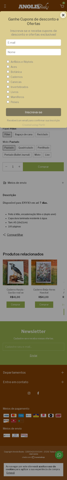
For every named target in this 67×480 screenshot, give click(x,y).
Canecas (16, 81)
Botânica (16, 71)
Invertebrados (19, 87)
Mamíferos (17, 97)
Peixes (15, 102)
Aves (14, 66)
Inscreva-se (33, 112)
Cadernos (17, 76)
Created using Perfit (33, 125)
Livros (14, 92)
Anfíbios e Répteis (22, 61)
